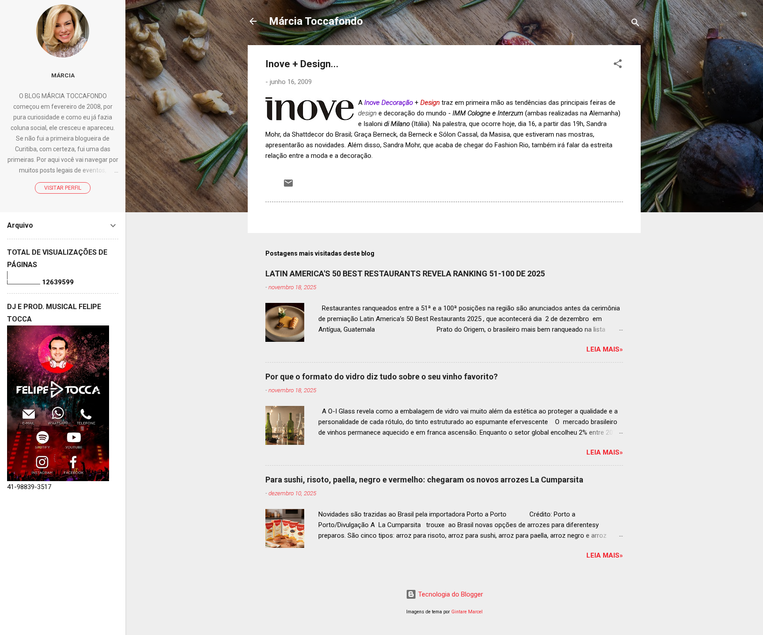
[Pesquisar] (635, 24)
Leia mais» (604, 349)
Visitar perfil (62, 188)
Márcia (63, 75)
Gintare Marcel (467, 612)
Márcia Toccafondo (316, 21)
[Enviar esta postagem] (288, 186)
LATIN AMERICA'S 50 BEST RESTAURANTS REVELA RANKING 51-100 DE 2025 (405, 273)
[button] (617, 65)
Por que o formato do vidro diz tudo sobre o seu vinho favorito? (381, 376)
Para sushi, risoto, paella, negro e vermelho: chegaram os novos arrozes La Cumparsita (424, 479)
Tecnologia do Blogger (449, 594)
